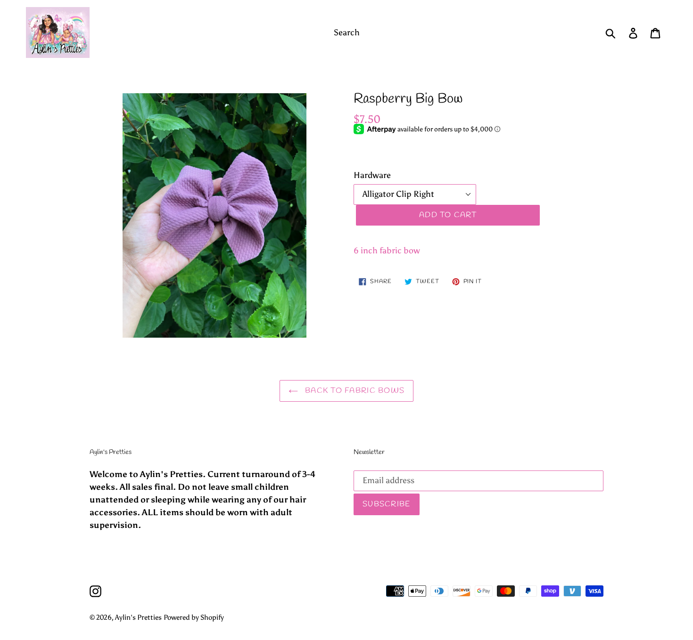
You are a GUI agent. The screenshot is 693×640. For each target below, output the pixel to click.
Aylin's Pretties (138, 617)
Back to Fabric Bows (354, 391)
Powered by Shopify (194, 617)
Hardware (372, 175)
